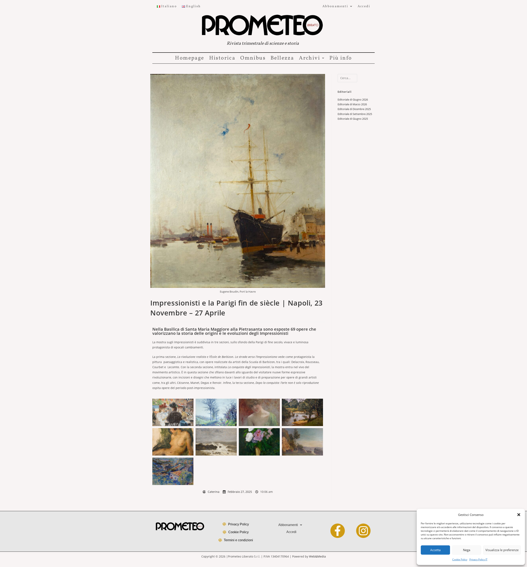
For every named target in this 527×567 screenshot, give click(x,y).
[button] (519, 515)
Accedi (364, 6)
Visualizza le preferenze (502, 550)
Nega (466, 550)
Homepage (189, 58)
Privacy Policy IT (478, 559)
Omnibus (253, 58)
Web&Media (317, 556)
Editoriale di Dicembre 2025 (354, 109)
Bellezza (282, 58)
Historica (222, 58)
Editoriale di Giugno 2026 (353, 99)
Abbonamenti (335, 6)
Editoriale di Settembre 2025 (355, 114)
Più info (340, 58)
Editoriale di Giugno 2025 (353, 119)
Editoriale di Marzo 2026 (352, 104)
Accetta (435, 550)
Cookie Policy (459, 559)
